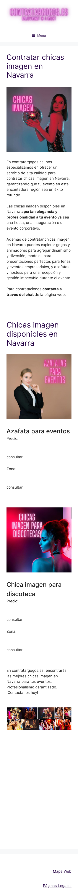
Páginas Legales (57, 886)
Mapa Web (62, 871)
